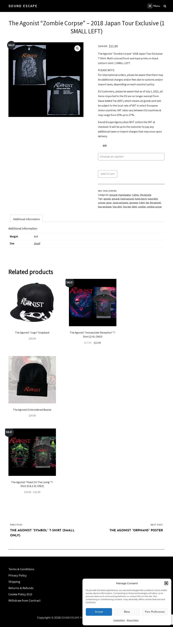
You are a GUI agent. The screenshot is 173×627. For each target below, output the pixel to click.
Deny (127, 612)
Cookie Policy (119, 620)
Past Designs (124, 194)
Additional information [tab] (26, 219)
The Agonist (145, 194)
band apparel (127, 198)
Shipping (14, 581)
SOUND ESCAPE (23, 6)
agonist (106, 198)
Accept (99, 612)
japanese (133, 202)
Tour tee (127, 206)
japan (109, 202)
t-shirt (142, 202)
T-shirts (135, 194)
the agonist (155, 202)
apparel (115, 198)
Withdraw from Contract (24, 600)
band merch (141, 198)
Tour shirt (117, 206)
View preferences (155, 612)
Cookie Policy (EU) (20, 594)
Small (37, 243)
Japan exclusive (120, 202)
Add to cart (107, 174)
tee (147, 202)
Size (105, 145)
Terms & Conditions (21, 569)
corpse (101, 202)
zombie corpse (154, 206)
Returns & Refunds (20, 588)
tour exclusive (104, 206)
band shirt (153, 198)
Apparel (113, 194)
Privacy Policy (133, 620)
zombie (141, 206)
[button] (166, 583)
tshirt (134, 206)
